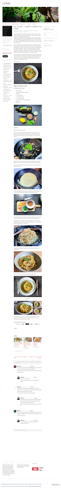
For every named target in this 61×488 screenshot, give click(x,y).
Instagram (34, 23)
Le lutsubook (23, 23)
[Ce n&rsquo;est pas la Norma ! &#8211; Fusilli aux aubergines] (37, 339)
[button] (23, 308)
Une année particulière (7, 74)
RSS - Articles (34, 463)
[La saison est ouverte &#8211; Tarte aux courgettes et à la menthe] (18, 339)
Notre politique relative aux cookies (35, 486)
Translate (51, 29)
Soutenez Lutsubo (15, 23)
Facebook (28, 23)
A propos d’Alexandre (6, 23)
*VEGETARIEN (16, 31)
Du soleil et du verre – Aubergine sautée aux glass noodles (7, 100)
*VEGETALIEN (35, 30)
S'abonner (5, 56)
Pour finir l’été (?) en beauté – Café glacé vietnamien (6, 77)
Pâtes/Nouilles (26, 31)
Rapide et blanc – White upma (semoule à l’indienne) (7, 92)
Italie (22, 31)
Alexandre (21, 30)
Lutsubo (6, 3)
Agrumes (19, 31)
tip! (35, 469)
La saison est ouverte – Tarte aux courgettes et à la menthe (18, 343)
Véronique (19, 386)
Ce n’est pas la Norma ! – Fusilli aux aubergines (37, 343)
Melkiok (18, 410)
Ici (37, 317)
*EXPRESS (25, 30)
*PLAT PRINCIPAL (30, 30)
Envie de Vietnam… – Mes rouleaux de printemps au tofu (7, 82)
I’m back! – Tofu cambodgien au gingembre (6, 71)
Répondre (35, 377)
